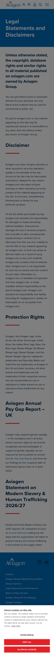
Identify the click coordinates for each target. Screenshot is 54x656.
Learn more (15, 626)
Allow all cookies (27, 649)
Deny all (27, 642)
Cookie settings (27, 634)
